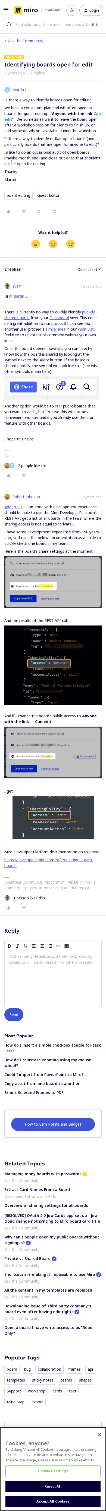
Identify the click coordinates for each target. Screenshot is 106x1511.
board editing (18, 195)
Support (14, 1391)
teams (66, 1380)
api (90, 1369)
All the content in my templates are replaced (48, 1290)
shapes (85, 1380)
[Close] (99, 1435)
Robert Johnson (26, 496)
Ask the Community (25, 40)
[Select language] (71, 10)
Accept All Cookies (52, 1501)
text (72, 1391)
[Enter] (9, 24)
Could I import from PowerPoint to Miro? (43, 1074)
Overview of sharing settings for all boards (46, 1205)
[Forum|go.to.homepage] (36, 10)
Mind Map (15, 1401)
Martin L (19, 89)
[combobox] (53, 24)
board (12, 1369)
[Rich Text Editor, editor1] (53, 978)
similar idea (56, 329)
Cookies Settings (53, 1470)
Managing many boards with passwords (42, 1173)
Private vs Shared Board (27, 1258)
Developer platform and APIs (30, 1196)
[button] (6, 11)
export (37, 1401)
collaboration (49, 1369)
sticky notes (43, 1380)
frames (74, 1369)
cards (57, 1391)
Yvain (16, 286)
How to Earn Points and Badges (53, 1124)
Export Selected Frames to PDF (33, 1092)
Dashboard (59, 317)
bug (27, 1369)
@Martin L (18, 296)
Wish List (86, 329)
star (58, 406)
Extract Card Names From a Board (37, 1189)
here (46, 371)
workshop (36, 1391)
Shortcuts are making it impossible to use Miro (49, 1274)
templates (16, 1380)
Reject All (53, 1486)
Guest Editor (48, 195)
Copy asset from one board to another (42, 1083)
